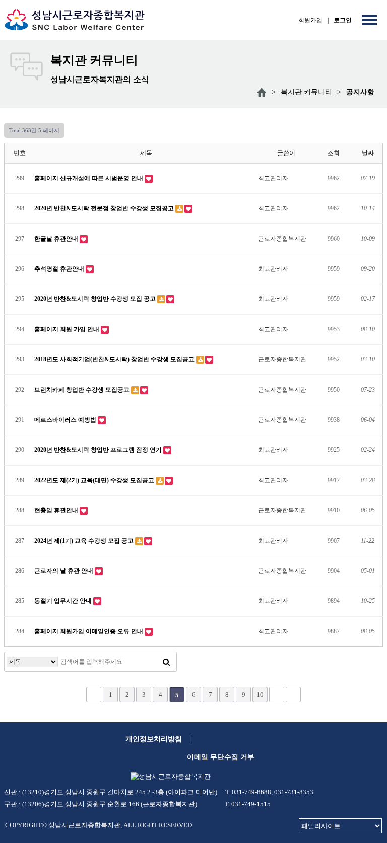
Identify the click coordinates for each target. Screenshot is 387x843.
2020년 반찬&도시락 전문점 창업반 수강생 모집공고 (104, 208)
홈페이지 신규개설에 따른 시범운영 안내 (89, 178)
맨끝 (293, 694)
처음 (93, 694)
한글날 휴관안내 (57, 238)
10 (260, 694)
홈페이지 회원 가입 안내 (67, 329)
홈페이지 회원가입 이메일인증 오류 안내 (89, 631)
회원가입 (310, 20)
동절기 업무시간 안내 (63, 600)
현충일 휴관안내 (57, 510)
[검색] (166, 661)
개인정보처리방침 (153, 739)
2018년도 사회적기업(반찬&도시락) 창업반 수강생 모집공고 (115, 359)
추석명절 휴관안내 (60, 268)
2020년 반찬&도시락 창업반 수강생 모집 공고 (95, 298)
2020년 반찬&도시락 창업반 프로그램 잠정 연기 (98, 449)
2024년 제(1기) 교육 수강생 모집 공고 (84, 540)
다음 (276, 694)
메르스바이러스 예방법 (66, 419)
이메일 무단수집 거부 (220, 757)
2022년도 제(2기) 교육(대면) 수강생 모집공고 (95, 480)
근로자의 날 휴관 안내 (64, 570)
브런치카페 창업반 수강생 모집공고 (82, 389)
